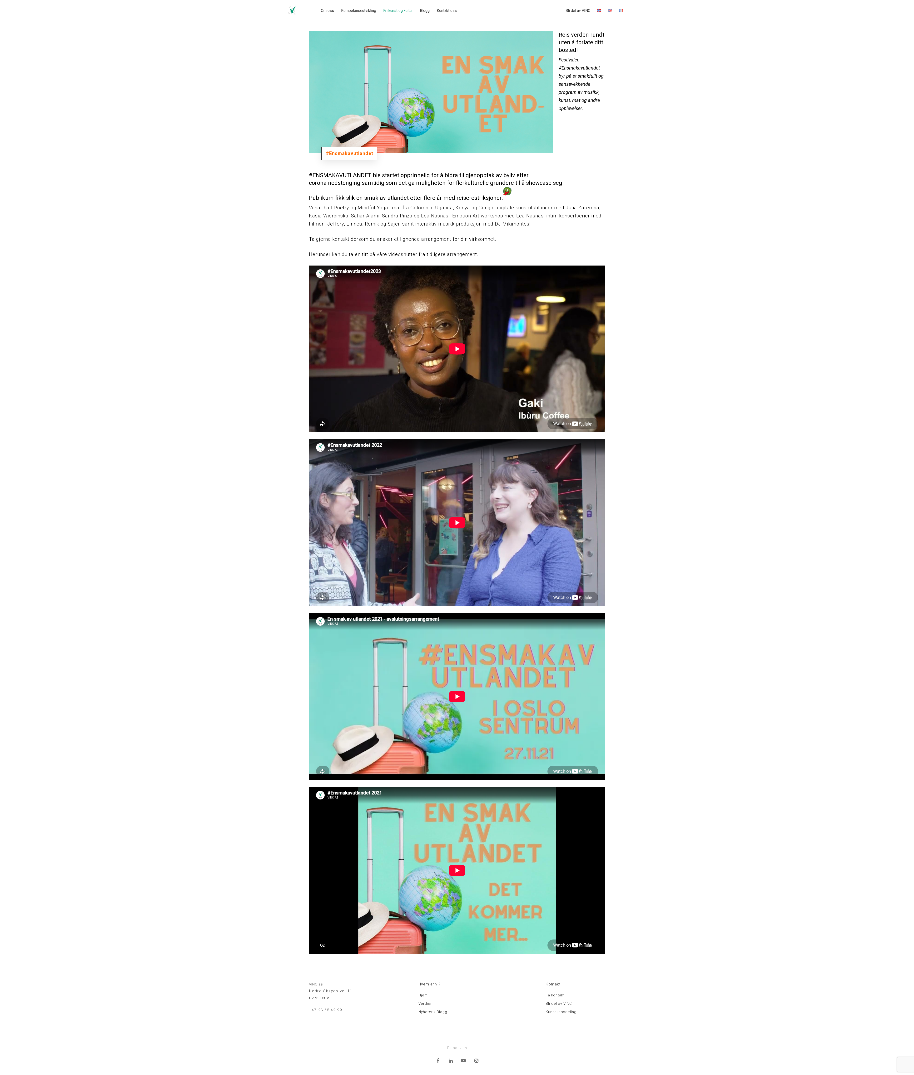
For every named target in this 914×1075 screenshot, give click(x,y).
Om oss (327, 10)
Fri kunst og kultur (398, 10)
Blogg (425, 10)
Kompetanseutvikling (358, 10)
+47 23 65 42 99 (325, 1010)
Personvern (457, 1048)
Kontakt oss (447, 10)
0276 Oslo (319, 998)
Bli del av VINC (578, 10)
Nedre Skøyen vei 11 (331, 991)
